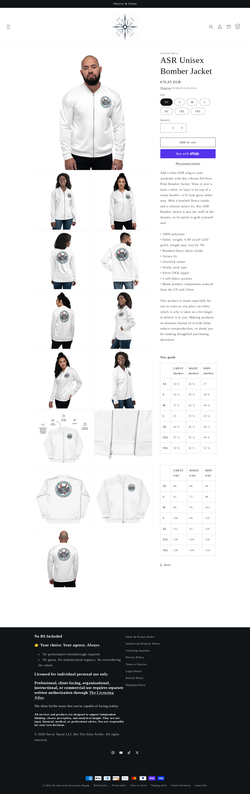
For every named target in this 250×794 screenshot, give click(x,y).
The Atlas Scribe (60, 785)
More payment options (188, 163)
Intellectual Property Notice (143, 643)
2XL (182, 111)
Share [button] (167, 564)
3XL (198, 111)
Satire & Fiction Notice (140, 636)
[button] (8, 26)
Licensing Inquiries (138, 650)
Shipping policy (159, 785)
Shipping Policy (136, 684)
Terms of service (138, 785)
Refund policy (101, 785)
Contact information (181, 785)
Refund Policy (135, 678)
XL (167, 111)
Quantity (165, 120)
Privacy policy (119, 785)
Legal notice (201, 785)
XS (166, 102)
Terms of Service (136, 664)
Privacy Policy (135, 657)
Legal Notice (134, 671)
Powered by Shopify (79, 785)
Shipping (165, 88)
